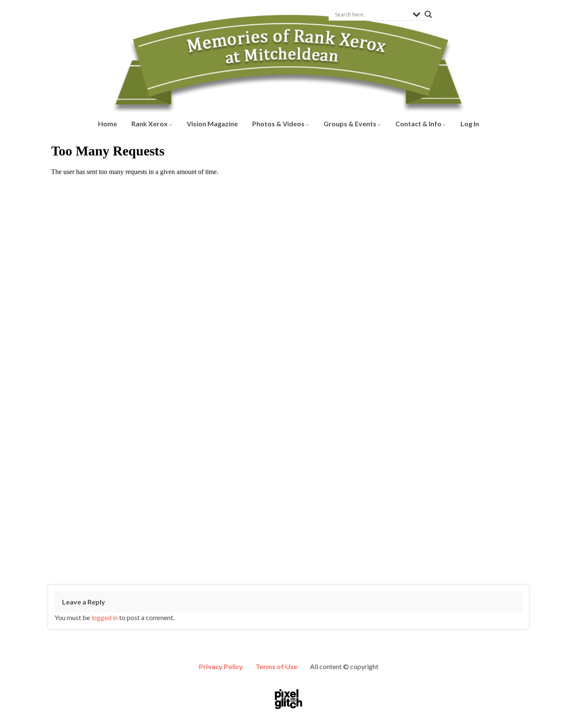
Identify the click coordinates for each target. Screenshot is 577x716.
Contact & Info (419, 124)
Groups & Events (351, 124)
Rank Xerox (150, 124)
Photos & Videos (279, 124)
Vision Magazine (212, 124)
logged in (104, 617)
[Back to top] (558, 697)
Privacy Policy (221, 666)
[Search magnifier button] (428, 14)
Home (107, 124)
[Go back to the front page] (288, 56)
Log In (469, 124)
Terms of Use (276, 666)
